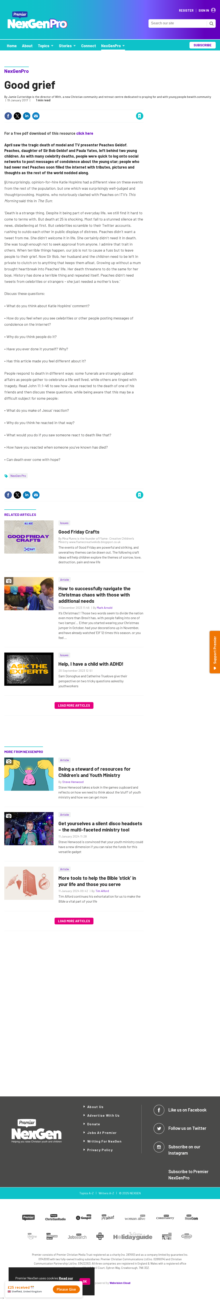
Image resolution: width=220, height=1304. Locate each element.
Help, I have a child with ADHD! (91, 664)
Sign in (88, 107)
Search (211, 23)
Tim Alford (102, 891)
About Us (95, 1107)
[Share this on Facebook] (8, 116)
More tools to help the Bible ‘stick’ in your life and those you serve (97, 881)
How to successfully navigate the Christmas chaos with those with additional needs (94, 594)
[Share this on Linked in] (27, 116)
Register (186, 10)
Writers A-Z (106, 1193)
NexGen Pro (18, 475)
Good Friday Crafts (78, 532)
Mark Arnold (104, 607)
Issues (64, 523)
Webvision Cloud (120, 1283)
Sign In (204, 10)
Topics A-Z (86, 1193)
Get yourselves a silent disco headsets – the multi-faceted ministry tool (100, 826)
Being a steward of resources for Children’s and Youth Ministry (94, 772)
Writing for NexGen (104, 1141)
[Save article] (140, 116)
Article (64, 579)
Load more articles (74, 705)
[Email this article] (36, 116)
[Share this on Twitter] (17, 116)
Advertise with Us (103, 1115)
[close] (143, 107)
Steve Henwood (73, 782)
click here (84, 133)
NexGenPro (16, 71)
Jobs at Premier (102, 1132)
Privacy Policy (100, 1150)
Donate (93, 1124)
